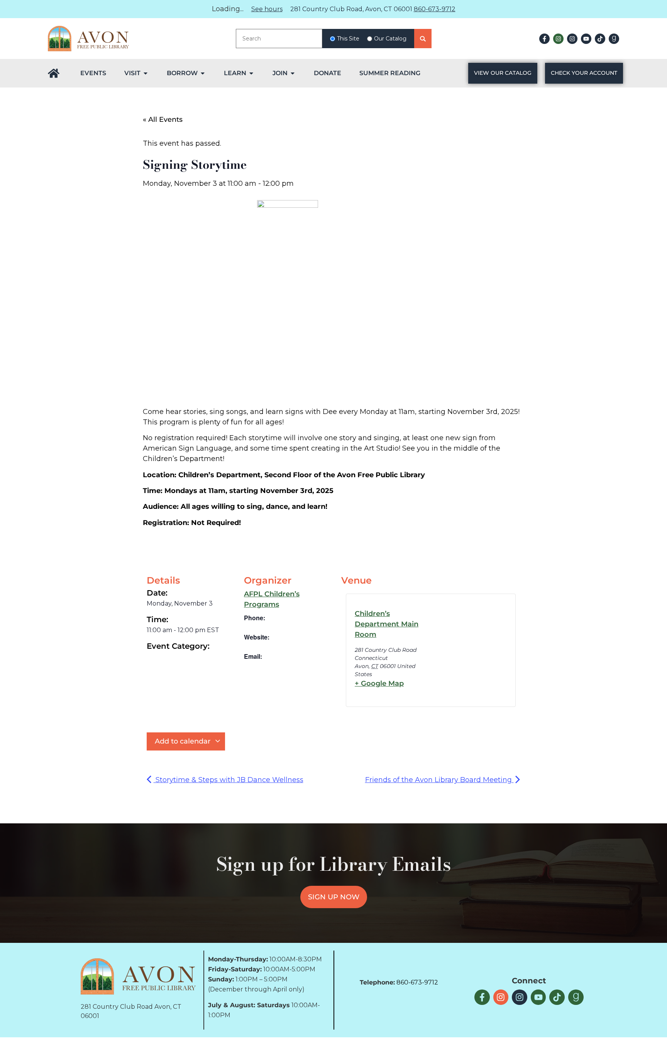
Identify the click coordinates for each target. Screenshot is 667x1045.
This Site (348, 38)
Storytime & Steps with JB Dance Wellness (228, 780)
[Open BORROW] (203, 73)
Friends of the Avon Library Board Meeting (439, 780)
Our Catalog (390, 38)
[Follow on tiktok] (600, 39)
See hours (267, 9)
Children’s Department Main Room (386, 624)
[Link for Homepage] (53, 73)
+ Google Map (379, 683)
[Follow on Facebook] (544, 39)
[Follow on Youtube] (586, 39)
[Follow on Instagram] (558, 39)
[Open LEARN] (251, 73)
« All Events (163, 119)
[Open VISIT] (145, 73)
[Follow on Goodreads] (614, 39)
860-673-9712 (434, 9)
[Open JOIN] (292, 73)
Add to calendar (183, 741)
